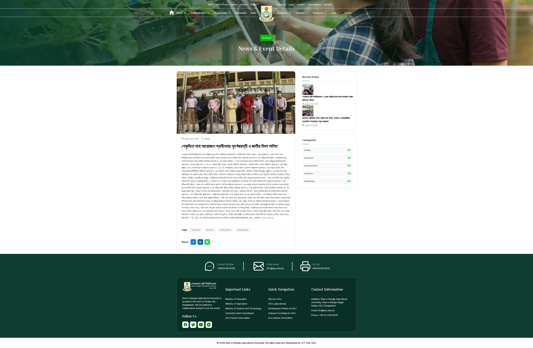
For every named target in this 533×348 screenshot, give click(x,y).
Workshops (327, 181)
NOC (210, 4)
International (242, 230)
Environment (225, 230)
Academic (282, 13)
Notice (234, 4)
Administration (198, 13)
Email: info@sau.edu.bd (323, 310)
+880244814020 (226, 268)
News (253, 13)
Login (291, 4)
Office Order (222, 4)
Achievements (327, 165)
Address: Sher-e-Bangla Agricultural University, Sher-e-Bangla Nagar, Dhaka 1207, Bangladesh (329, 302)
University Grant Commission (239, 313)
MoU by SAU (275, 299)
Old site (328, 4)
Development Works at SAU (282, 308)
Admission (240, 13)
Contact (301, 4)
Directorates (220, 13)
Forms (244, 4)
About (179, 13)
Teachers (281, 4)
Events (348, 13)
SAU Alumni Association (237, 317)
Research (318, 13)
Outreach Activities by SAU (282, 313)
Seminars (327, 173)
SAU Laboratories (277, 303)
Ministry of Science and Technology (243, 308)
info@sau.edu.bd (275, 268)
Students (300, 13)
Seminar (210, 230)
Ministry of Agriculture (236, 303)
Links (333, 13)
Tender (253, 4)
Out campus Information (280, 317)
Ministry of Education (236, 299)
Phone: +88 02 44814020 (324, 315)
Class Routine (314, 4)
